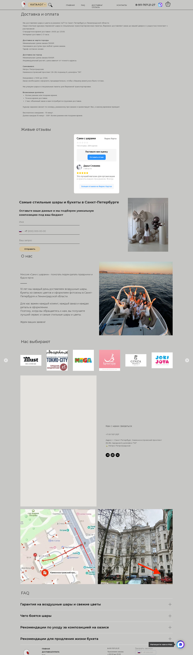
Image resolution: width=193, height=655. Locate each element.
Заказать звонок (144, 648)
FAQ (83, 5)
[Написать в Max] (113, 455)
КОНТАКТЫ (122, 5)
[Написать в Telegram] (108, 455)
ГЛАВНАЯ (70, 5)
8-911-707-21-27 (145, 4)
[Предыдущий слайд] (6, 360)
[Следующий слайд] (187, 360)
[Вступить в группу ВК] (118, 455)
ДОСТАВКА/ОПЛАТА (97, 6)
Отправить (29, 249)
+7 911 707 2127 (112, 434)
